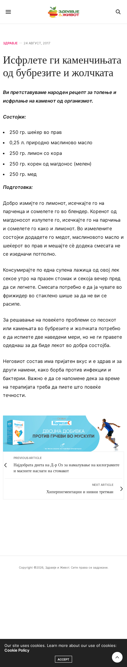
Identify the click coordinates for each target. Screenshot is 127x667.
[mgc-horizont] (63, 433)
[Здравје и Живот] (63, 12)
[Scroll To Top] (117, 657)
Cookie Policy (16, 650)
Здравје (10, 43)
